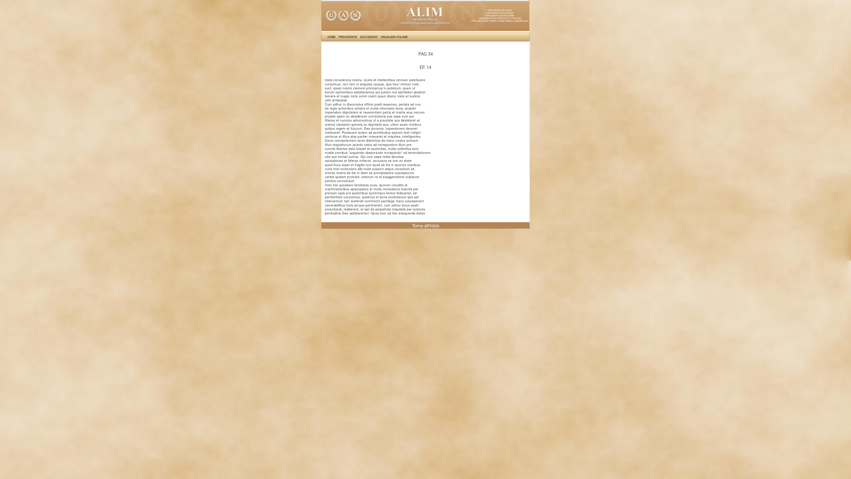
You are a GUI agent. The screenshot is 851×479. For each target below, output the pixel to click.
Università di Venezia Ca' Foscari (499, 18)
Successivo (369, 37)
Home (332, 37)
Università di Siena (500, 10)
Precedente (348, 37)
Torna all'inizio (425, 225)
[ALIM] (425, 15)
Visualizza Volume (394, 37)
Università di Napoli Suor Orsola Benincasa (499, 21)
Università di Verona (499, 13)
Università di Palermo (499, 15)
